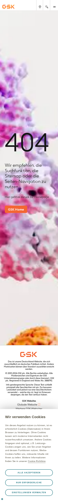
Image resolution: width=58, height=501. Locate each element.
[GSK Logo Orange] (29, 354)
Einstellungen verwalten (29, 492)
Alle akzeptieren (29, 473)
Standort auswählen (37, 366)
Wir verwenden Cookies (25, 417)
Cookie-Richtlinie (37, 461)
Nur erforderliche (29, 482)
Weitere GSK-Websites (29, 408)
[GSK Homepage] (8, 6)
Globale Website (27, 404)
